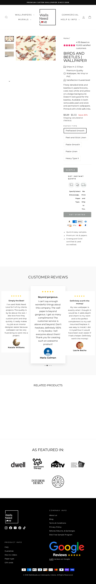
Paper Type (70, 126)
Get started (77, 215)
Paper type (9, 559)
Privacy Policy (55, 527)
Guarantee (9, 551)
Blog (51, 519)
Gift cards (9, 563)
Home (66, 38)
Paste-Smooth (73, 144)
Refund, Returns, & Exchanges (62, 531)
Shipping (67, 118)
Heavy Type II (72, 158)
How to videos (11, 555)
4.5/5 (51, 559)
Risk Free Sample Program (60, 535)
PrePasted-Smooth (75, 131)
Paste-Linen (71, 151)
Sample (70, 170)
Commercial (70, 15)
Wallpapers (24, 15)
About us (53, 515)
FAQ (6, 547)
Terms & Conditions (57, 523)
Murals (24, 19)
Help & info (69, 19)
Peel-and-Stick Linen (76, 137)
